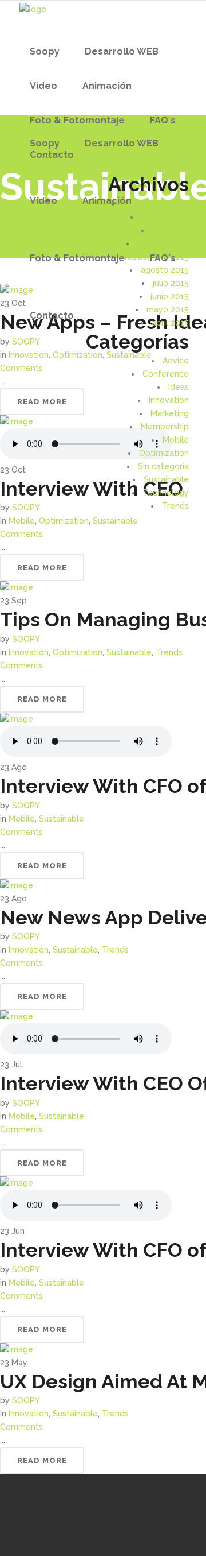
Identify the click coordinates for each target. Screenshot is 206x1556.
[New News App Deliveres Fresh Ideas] (16, 885)
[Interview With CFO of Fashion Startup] (16, 718)
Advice (176, 360)
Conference (165, 373)
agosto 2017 (165, 217)
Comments (21, 534)
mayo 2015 (167, 309)
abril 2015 (170, 322)
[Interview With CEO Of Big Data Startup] (16, 1016)
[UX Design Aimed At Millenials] (16, 1349)
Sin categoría (163, 466)
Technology (166, 492)
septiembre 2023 (155, 203)
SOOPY (26, 639)
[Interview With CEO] (16, 421)
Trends (175, 505)
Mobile (176, 439)
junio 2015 (169, 296)
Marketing (169, 413)
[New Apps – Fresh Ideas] (16, 290)
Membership (165, 426)
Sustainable (166, 479)
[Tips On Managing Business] (16, 587)
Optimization (164, 453)
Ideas (178, 387)
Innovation (169, 400)
